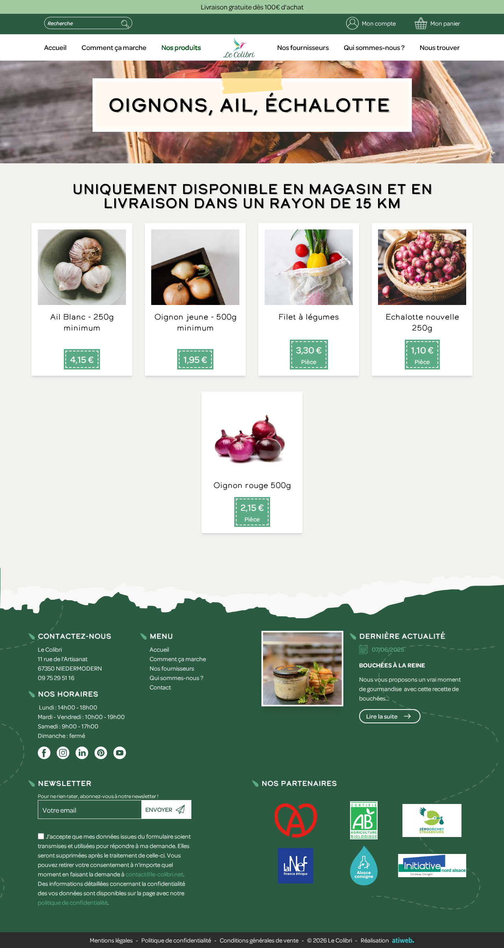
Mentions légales (111, 940)
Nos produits (181, 47)
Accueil (55, 47)
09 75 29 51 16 (56, 678)
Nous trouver (440, 47)
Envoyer (158, 809)
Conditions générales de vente (259, 940)
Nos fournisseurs (303, 47)
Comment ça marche (114, 47)
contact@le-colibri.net (154, 874)
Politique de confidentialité (176, 940)
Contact (160, 687)
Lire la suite (382, 716)
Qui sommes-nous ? (374, 47)
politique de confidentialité (72, 902)
